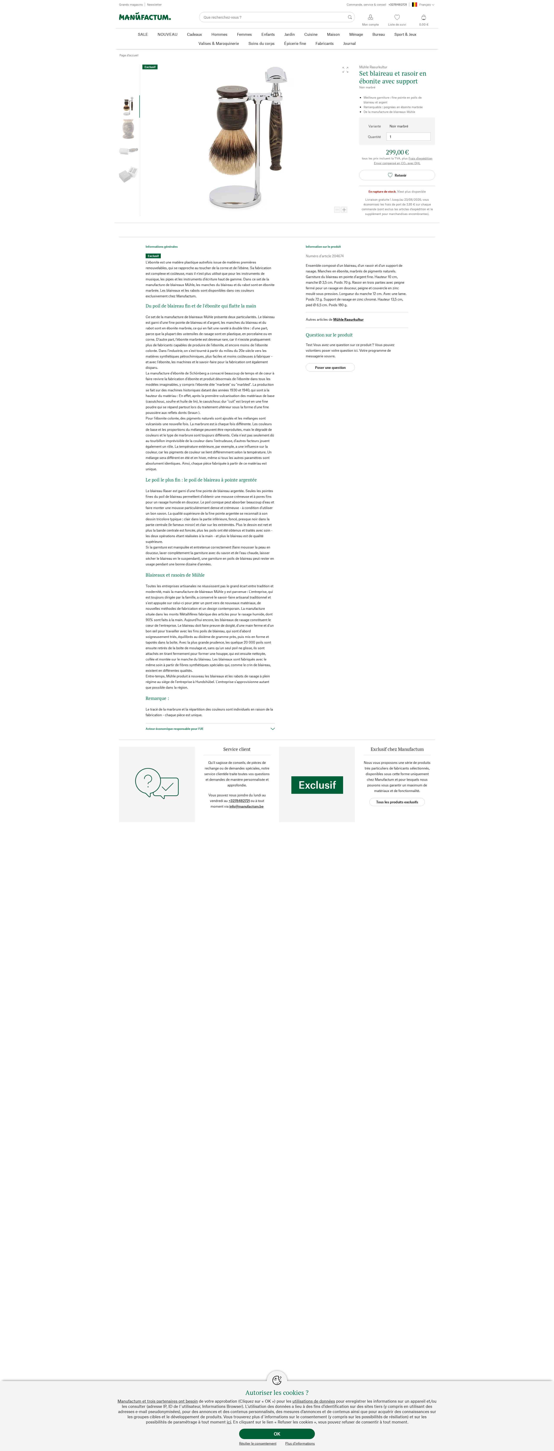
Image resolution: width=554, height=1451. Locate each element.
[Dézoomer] (337, 210)
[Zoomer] (344, 210)
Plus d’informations (300, 1443)
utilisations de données (313, 1401)
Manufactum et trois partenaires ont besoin (158, 1401)
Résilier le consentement (257, 1443)
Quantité (374, 137)
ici (229, 1421)
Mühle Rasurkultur (348, 319)
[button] (345, 70)
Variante (374, 126)
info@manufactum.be (246, 806)
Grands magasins (131, 4)
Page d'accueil (128, 55)
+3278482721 (239, 801)
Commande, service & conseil (377, 4)
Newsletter (154, 4)
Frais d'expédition (420, 158)
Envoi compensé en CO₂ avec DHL (397, 163)
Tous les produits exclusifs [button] (397, 802)
